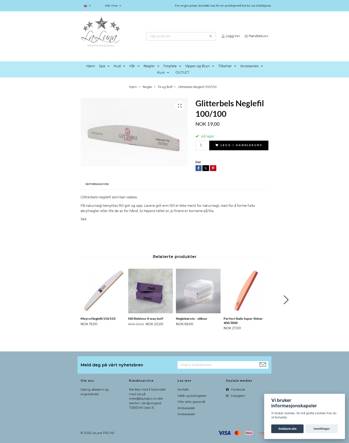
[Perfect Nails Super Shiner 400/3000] (246, 296)
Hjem (90, 72)
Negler (149, 72)
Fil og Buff (165, 92)
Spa (102, 72)
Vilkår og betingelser (192, 401)
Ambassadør (186, 414)
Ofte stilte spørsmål (191, 408)
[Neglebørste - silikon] (198, 296)
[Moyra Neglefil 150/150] (103, 296)
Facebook (237, 395)
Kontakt (183, 395)
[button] (109, 72)
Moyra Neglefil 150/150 (98, 324)
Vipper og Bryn (197, 72)
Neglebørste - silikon (191, 324)
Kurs (161, 78)
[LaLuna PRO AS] (127, 36)
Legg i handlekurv (241, 151)
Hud (117, 72)
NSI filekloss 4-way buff (145, 324)
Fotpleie (170, 72)
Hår (132, 72)
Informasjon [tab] (97, 189)
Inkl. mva (111, 5)
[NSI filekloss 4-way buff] (150, 296)
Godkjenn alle (287, 428)
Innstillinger (322, 428)
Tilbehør (225, 72)
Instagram (237, 401)
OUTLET (182, 78)
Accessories (249, 72)
